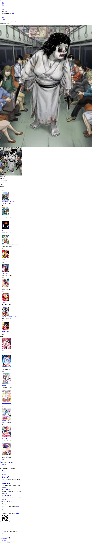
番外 (2, 462)
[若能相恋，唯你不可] (6, 454)
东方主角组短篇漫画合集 (6, 403)
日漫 (3, 5)
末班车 (4, 470)
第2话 (5, 499)
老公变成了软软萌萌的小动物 (7, 420)
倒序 (12, 462)
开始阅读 (3, 538)
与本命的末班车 (6, 483)
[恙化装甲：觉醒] (5, 272)
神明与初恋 (4, 385)
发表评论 (17, 506)
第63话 (5, 487)
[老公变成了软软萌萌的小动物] (6, 419)
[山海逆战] (5, 214)
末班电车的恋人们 (7, 495)
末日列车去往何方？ (7, 489)
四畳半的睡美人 (5, 438)
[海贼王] (5, 257)
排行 (3, 4)
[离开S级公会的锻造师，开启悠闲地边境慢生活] (5, 315)
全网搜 (15, 21)
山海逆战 (3, 216)
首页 (3, 2)
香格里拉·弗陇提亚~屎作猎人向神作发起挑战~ (10, 244)
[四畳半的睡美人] (6, 436)
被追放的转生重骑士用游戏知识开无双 (8, 201)
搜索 (10, 21)
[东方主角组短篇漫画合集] (6, 401)
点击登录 (13, 13)
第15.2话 (5, 493)
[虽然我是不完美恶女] (5, 329)
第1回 (5, 474)
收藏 (1, 538)
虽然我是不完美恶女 (5, 331)
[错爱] (6, 348)
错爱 (3, 350)
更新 (3, 3)
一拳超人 (3, 302)
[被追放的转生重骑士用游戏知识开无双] (5, 200)
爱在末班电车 (5, 477)
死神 (3, 230)
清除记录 (6, 11)
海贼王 (3, 259)
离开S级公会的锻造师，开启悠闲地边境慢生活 (10, 316)
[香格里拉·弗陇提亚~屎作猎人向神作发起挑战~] (5, 243)
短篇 (6, 462)
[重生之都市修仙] (6, 366)
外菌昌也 (4, 178)
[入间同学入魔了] (5, 286)
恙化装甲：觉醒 (5, 273)
